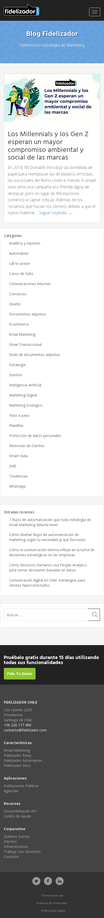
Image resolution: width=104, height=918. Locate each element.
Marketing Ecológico (25, 405)
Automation (19, 253)
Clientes (10, 841)
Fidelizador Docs (17, 765)
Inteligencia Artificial (25, 385)
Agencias (11, 790)
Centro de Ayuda (17, 816)
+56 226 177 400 (17, 725)
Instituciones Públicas (21, 785)
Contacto (11, 856)
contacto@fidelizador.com (25, 730)
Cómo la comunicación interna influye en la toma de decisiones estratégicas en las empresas (51, 552)
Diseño (15, 304)
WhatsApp (17, 486)
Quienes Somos (17, 836)
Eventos (15, 374)
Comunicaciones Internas (29, 283)
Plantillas (16, 425)
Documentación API (20, 811)
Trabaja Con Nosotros (22, 851)
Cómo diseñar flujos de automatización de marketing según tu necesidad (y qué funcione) (47, 537)
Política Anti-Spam (53, 910)
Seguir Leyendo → (55, 212)
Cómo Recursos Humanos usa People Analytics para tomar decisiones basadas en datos (48, 567)
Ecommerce (19, 324)
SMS (12, 466)
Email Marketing (22, 334)
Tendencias (18, 476)
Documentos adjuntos (27, 314)
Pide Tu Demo (19, 673)
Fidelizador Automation (23, 760)
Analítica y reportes (24, 243)
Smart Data (18, 455)
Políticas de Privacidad (52, 903)
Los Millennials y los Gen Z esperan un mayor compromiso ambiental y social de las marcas (48, 146)
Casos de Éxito (21, 273)
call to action (19, 263)
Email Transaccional (25, 344)
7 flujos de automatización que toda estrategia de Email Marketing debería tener (50, 522)
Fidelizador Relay (17, 755)
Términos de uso (52, 895)
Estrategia (17, 364)
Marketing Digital (23, 395)
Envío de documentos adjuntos (34, 354)
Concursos (18, 293)
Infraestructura (16, 846)
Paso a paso (19, 415)
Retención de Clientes (26, 445)
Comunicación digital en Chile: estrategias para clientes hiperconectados (47, 583)
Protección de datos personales (35, 435)
